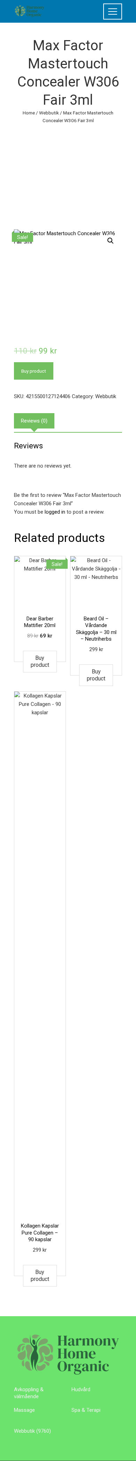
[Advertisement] (68, 171)
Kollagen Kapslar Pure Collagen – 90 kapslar (40, 1233)
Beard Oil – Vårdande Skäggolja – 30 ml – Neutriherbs (96, 629)
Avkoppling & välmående (29, 1393)
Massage (24, 1410)
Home (29, 112)
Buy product (33, 371)
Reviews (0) (34, 421)
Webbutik (49, 112)
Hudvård (80, 1389)
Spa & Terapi (85, 1410)
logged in (55, 512)
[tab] (34, 420)
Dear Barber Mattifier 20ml (39, 622)
